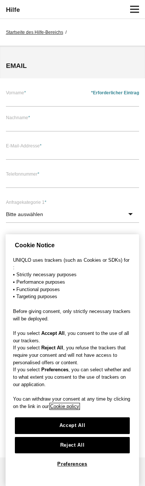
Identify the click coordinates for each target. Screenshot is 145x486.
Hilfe (13, 9)
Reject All (72, 445)
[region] (72, 360)
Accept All (72, 425)
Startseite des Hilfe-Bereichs (34, 32)
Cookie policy (64, 406)
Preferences (72, 464)
